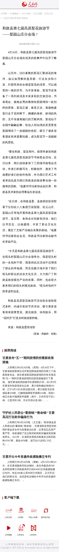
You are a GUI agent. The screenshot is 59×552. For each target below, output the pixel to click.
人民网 (3, 13)
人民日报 (8, 517)
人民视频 (8, 535)
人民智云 (20, 535)
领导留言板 (45, 517)
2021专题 (26, 13)
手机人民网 (33, 517)
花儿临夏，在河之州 (43, 13)
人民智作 (33, 535)
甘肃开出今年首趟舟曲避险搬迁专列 (26, 456)
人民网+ (20, 517)
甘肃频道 (14, 13)
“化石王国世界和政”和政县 (15, 18)
